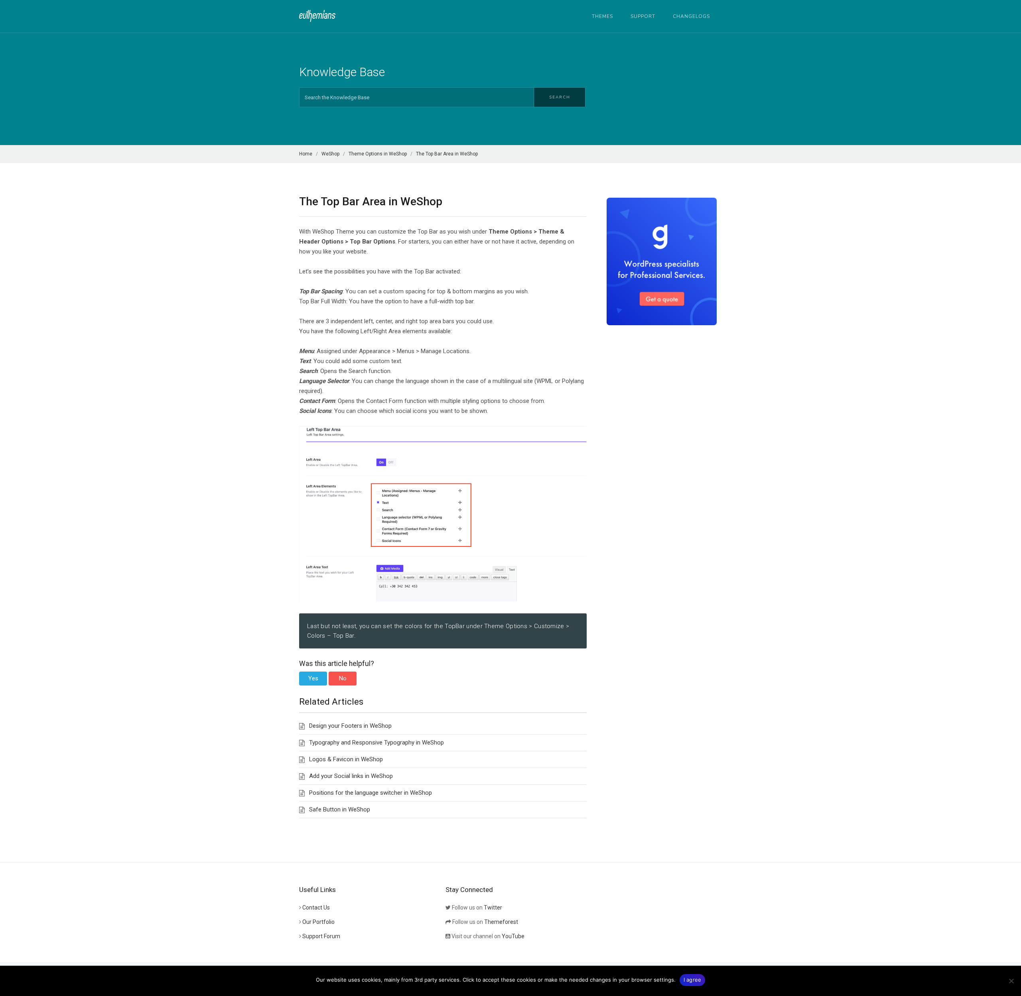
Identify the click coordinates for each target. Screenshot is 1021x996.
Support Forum (321, 936)
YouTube (513, 936)
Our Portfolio (318, 922)
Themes (602, 16)
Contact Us (316, 907)
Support (643, 16)
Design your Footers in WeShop (350, 725)
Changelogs (691, 16)
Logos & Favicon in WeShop (346, 759)
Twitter (493, 907)
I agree (693, 979)
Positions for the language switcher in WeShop (370, 792)
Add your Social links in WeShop (351, 776)
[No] (1011, 981)
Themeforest (501, 922)
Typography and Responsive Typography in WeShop (376, 742)
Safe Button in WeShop (339, 809)
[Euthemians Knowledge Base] (317, 16)
